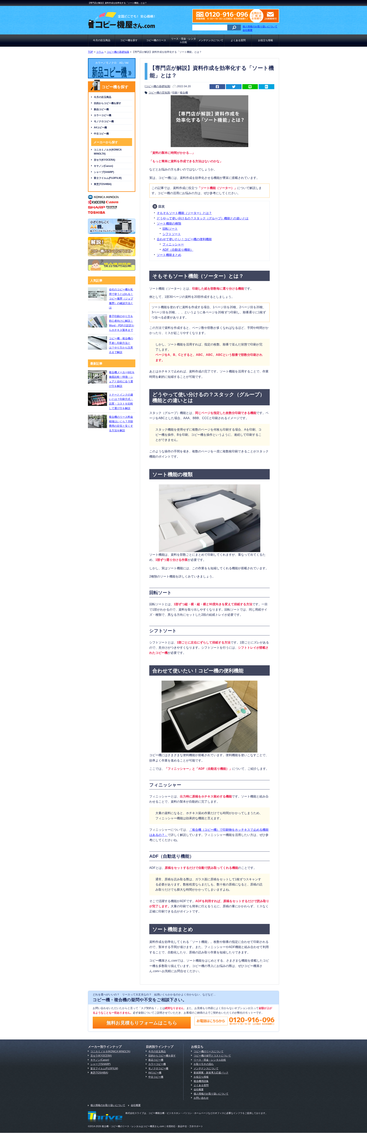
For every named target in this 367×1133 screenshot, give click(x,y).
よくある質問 (238, 40)
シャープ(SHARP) (104, 172)
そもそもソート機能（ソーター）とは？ (184, 213)
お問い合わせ (201, 1097)
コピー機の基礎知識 (157, 86)
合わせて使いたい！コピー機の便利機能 (184, 239)
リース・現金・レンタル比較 (183, 40)
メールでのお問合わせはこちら (268, 15)
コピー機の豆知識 (159, 92)
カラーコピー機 (102, 115)
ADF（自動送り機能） (177, 249)
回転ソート (170, 228)
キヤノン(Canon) (103, 166)
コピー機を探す (129, 40)
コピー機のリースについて (208, 1051)
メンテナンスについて (210, 40)
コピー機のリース (156, 40)
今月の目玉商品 (101, 40)
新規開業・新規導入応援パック (211, 1072)
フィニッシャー (173, 244)
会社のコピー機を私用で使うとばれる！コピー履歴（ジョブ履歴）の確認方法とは (121, 298)
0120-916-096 (224, 15)
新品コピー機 (101, 109)
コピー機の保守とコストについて (212, 1055)
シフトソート (171, 234)
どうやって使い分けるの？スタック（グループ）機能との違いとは (202, 218)
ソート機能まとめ (169, 255)
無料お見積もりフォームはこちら (141, 1022)
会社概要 (248, 30)
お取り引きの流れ (204, 1064)
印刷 (175, 92)
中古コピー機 (101, 133)
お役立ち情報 (265, 40)
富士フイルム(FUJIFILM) (108, 178)
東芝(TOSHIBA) (102, 184)
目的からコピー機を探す (107, 103)
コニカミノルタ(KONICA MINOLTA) (108, 151)
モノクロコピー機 (104, 121)
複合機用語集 (201, 1081)
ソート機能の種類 (169, 223)
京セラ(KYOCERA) (104, 159)
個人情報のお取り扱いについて (260, 26)
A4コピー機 (100, 127)
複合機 (184, 92)
